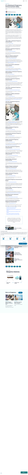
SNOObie (13, 122)
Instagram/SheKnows (12, 129)
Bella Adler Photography (12, 51)
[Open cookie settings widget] (1, 473)
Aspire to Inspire (11, 43)
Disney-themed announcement (12, 62)
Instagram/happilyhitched (12, 58)
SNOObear (10, 122)
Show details (24, 241)
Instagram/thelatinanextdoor (13, 161)
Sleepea (16, 122)
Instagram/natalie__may (12, 203)
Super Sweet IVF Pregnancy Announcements (13, 213)
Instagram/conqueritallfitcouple (13, 155)
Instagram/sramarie (11, 135)
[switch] (11, 238)
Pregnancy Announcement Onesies (11, 207)
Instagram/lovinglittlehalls (12, 168)
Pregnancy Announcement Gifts (11, 208)
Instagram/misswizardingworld (13, 81)
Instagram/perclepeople (12, 175)
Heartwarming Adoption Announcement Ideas (13, 214)
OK (22, 243)
